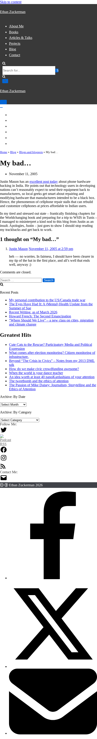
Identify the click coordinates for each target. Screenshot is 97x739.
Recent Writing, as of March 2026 (33, 312)
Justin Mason (18, 249)
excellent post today (44, 181)
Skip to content (10, 2)
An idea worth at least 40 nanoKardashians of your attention (52, 377)
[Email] (53, 733)
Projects (14, 43)
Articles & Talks (20, 38)
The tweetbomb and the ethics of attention (39, 381)
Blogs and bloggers (31, 152)
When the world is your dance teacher (36, 373)
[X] (53, 666)
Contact (14, 55)
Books (13, 32)
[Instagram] (3, 460)
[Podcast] (5, 444)
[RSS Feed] (3, 468)
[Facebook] (3, 452)
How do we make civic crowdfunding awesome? (44, 369)
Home (3, 152)
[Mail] (3, 480)
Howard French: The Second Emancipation (40, 316)
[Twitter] (3, 432)
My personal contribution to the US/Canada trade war (47, 300)
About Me (16, 26)
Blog (12, 49)
